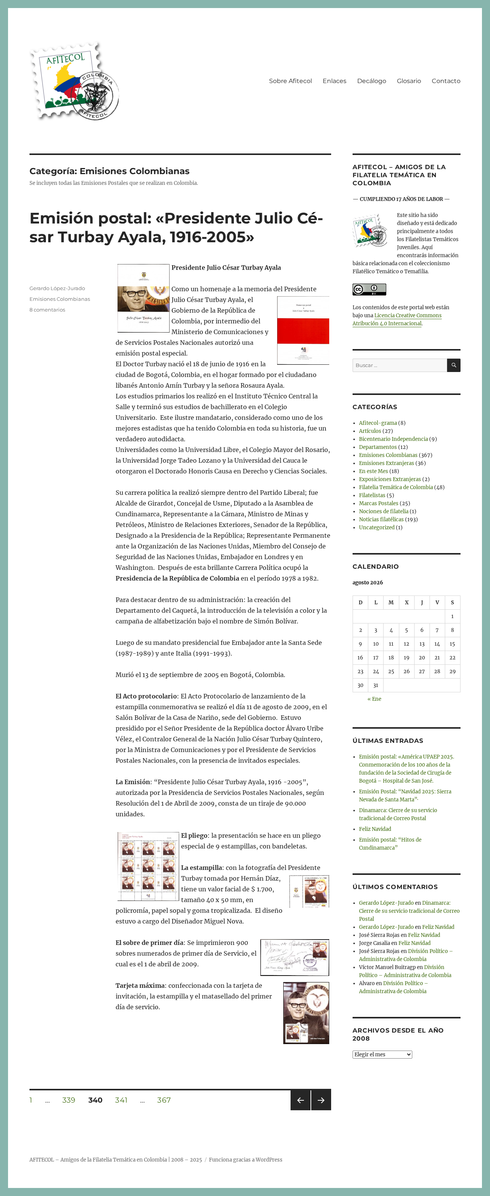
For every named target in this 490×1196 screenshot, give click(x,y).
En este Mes (373, 471)
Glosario (409, 81)
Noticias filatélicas (381, 519)
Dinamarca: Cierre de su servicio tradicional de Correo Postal (409, 911)
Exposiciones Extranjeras (390, 479)
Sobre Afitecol (290, 81)
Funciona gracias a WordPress (246, 1160)
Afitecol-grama (378, 423)
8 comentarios (47, 310)
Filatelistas (372, 495)
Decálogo (371, 81)
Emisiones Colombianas (59, 299)
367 (166, 1100)
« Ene (374, 699)
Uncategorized (377, 527)
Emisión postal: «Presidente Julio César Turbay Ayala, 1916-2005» (176, 227)
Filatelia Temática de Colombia (396, 487)
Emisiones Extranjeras (386, 463)
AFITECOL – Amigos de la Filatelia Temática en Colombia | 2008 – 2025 (115, 1160)
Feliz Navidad (375, 829)
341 (124, 1100)
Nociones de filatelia (383, 511)
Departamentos (378, 447)
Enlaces (334, 81)
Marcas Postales (379, 503)
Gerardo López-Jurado (57, 288)
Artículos (370, 431)
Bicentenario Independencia (393, 439)
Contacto (446, 81)
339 (71, 1100)
